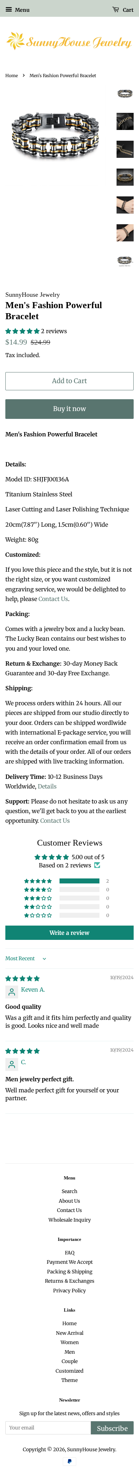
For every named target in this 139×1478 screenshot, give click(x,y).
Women (70, 1342)
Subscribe (112, 1428)
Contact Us (53, 598)
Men (70, 1352)
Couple (70, 1361)
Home (11, 75)
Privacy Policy (69, 1291)
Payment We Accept (70, 1262)
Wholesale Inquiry (69, 1220)
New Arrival (69, 1333)
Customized (69, 1371)
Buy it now (69, 409)
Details (47, 786)
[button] (23, 331)
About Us (69, 1201)
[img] (22, 978)
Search (69, 1191)
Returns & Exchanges (69, 1281)
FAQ (69, 1253)
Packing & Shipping (69, 1272)
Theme (69, 1380)
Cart (128, 10)
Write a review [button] (69, 932)
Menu (22, 10)
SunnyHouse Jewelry (91, 1450)
